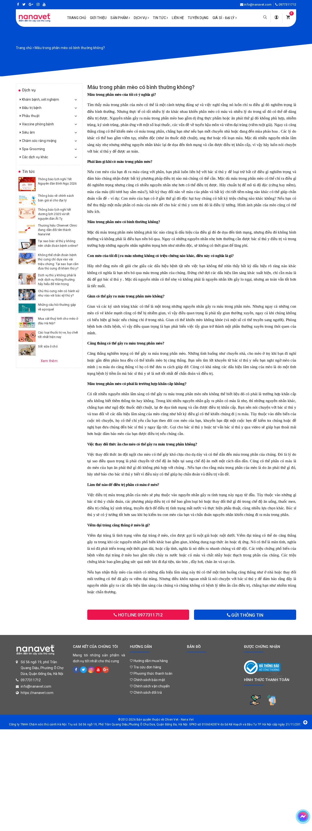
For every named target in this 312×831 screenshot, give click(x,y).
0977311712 (287, 4)
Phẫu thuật (30, 116)
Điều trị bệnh (31, 108)
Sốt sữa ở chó (48, 346)
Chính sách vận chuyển (151, 686)
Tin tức (160, 18)
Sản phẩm (119, 18)
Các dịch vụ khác (34, 157)
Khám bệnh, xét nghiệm (40, 99)
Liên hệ (178, 18)
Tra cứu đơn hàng (147, 667)
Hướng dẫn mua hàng (150, 661)
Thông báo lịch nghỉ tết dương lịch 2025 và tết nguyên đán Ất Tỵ (54, 214)
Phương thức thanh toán (152, 673)
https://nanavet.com (37, 693)
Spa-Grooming (33, 149)
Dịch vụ (141, 18)
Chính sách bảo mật (149, 680)
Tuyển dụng (198, 18)
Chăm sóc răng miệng (38, 141)
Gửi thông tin (246, 615)
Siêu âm (28, 132)
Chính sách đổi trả (147, 692)
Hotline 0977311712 (140, 614)
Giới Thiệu (98, 18)
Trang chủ (76, 18)
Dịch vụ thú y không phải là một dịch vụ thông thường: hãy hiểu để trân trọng (57, 279)
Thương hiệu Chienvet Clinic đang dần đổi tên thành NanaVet (57, 230)
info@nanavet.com (258, 4)
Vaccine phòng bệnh (37, 124)
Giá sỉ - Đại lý (224, 18)
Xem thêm (49, 361)
